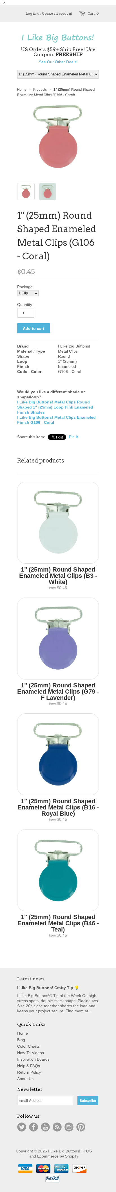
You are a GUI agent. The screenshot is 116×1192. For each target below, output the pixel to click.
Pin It (73, 437)
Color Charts (28, 1046)
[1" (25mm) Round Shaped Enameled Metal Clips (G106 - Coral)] (26, 191)
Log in (31, 13)
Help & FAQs (28, 1065)
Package (25, 287)
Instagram (68, 1127)
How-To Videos (30, 1052)
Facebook (33, 1127)
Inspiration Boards (33, 1059)
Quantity (24, 304)
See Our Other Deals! (58, 62)
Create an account (57, 13)
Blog (21, 1039)
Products (40, 90)
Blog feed (57, 1127)
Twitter (21, 1127)
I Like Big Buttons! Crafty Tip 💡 (48, 987)
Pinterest (80, 1127)
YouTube (45, 1127)
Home (22, 1033)
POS (88, 1151)
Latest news (30, 979)
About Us (25, 1078)
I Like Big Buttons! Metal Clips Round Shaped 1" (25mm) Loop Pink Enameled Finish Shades (55, 407)
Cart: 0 (93, 13)
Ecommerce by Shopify (57, 1156)
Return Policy (29, 1072)
